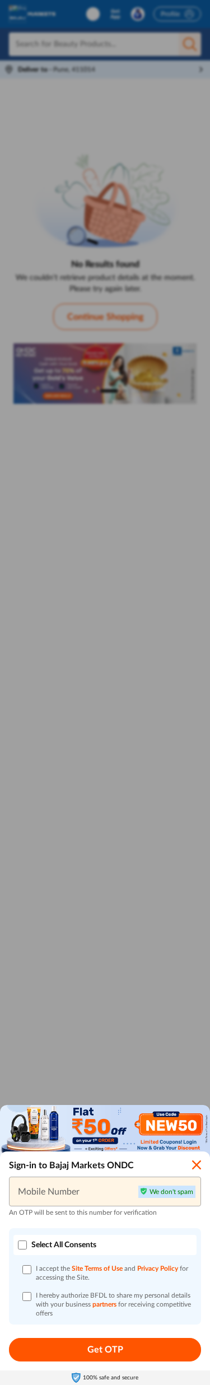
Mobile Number (49, 1191)
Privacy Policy (158, 1268)
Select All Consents (63, 1245)
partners (105, 1304)
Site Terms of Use (97, 1268)
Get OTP (105, 1349)
